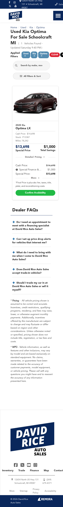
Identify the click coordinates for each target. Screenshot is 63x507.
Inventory (7, 470)
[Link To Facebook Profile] (16, 464)
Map (46, 470)
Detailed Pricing (33, 157)
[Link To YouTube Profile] (29, 464)
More (33, 178)
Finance (34, 470)
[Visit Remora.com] (45, 500)
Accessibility (50, 491)
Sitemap (23, 491)
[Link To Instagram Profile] (35, 464)
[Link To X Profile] (22, 464)
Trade (21, 470)
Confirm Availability (35, 193)
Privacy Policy (36, 491)
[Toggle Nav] (58, 15)
